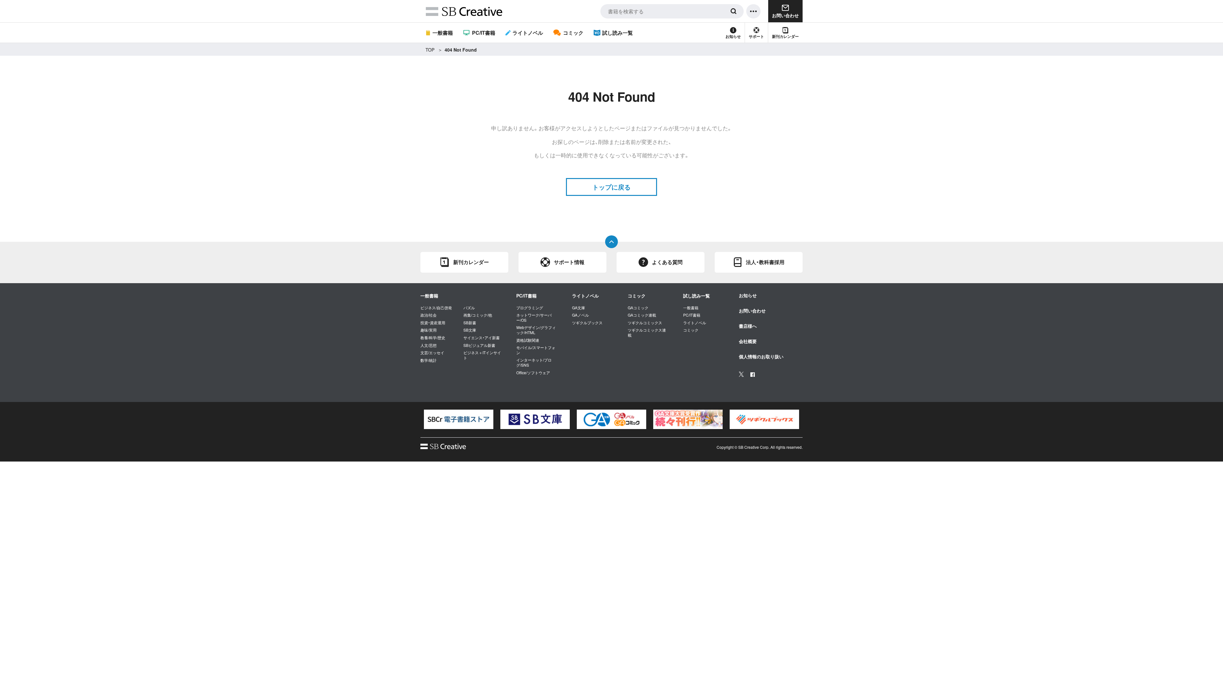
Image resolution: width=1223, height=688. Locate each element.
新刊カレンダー (785, 36)
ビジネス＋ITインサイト (482, 355)
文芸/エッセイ (432, 352)
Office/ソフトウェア (533, 372)
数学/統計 (428, 360)
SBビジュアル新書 (479, 345)
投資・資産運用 (432, 322)
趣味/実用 (428, 330)
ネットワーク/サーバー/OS (534, 317)
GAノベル (580, 315)
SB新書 (469, 322)
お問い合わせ (752, 310)
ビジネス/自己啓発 (436, 307)
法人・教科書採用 (765, 262)
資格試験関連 (527, 340)
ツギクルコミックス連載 (647, 332)
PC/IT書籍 (483, 32)
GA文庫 (578, 307)
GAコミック (638, 307)
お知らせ (733, 36)
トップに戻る (611, 186)
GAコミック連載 (642, 315)
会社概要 (748, 341)
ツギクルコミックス (645, 322)
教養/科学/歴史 (432, 337)
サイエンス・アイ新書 (481, 337)
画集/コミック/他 (477, 315)
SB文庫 (469, 330)
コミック (573, 32)
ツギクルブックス (587, 322)
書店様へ (748, 326)
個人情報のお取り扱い (761, 356)
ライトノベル (527, 32)
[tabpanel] (458, 419)
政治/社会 (428, 315)
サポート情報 (569, 262)
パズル (469, 307)
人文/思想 (428, 345)
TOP (430, 50)
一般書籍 (443, 32)
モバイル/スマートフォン (535, 350)
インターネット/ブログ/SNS (534, 362)
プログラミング (529, 307)
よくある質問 (667, 262)
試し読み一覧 (617, 32)
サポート (756, 36)
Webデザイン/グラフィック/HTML (536, 330)
